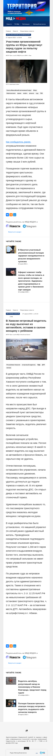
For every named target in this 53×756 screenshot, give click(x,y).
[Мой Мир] (14, 214)
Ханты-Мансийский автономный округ (19, 90)
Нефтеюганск (11, 93)
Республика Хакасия (13, 364)
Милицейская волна (39, 24)
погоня (9, 367)
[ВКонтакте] (7, 214)
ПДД (38, 364)
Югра (35, 90)
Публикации (26, 24)
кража (19, 93)
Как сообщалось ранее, (18, 142)
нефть (25, 93)
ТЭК (41, 93)
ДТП (43, 364)
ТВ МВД (16, 24)
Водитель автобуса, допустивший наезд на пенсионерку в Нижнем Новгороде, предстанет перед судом (32, 687)
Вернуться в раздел (14, 232)
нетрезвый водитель (29, 364)
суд (37, 93)
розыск (31, 93)
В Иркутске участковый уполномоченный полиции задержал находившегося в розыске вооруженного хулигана (31, 256)
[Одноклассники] (11, 214)
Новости (9, 24)
